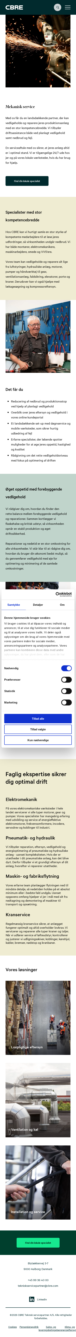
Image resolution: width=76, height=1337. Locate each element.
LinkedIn (42, 1299)
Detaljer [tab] (38, 604)
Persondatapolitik (29, 1326)
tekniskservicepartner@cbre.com (38, 1286)
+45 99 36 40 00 (38, 1280)
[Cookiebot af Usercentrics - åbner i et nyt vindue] (55, 594)
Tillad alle (38, 718)
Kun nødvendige (38, 740)
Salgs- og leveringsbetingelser (50, 1328)
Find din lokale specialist (27, 181)
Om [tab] (62, 604)
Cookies (12, 1326)
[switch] (63, 679)
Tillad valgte (38, 729)
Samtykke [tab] (13, 604)
